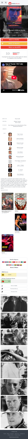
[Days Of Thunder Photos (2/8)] (14, 320)
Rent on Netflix (14, 285)
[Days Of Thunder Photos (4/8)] (14, 354)
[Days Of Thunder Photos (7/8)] (14, 404)
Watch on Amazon (14, 43)
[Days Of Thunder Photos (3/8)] (14, 337)
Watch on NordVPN (14, 47)
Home (5, 433)
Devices (12, 433)
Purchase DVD (14, 291)
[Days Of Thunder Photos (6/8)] (14, 387)
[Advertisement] (14, 106)
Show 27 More (14, 267)
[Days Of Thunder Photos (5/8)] (14, 370)
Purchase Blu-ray (14, 288)
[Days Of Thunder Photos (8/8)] (14, 420)
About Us (17, 433)
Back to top (14, 431)
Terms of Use (11, 435)
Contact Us (22, 433)
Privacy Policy (17, 435)
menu (2, 2)
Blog (8, 433)
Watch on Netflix (14, 39)
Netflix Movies (12, 437)
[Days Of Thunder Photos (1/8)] (14, 304)
